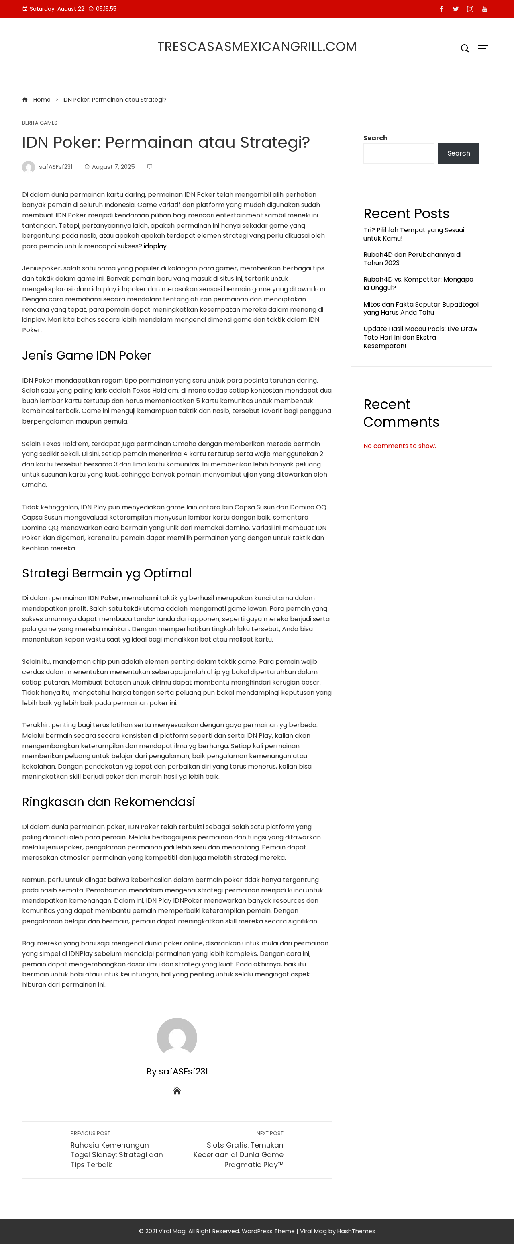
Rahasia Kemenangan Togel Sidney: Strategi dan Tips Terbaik (117, 1150)
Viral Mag (313, 1231)
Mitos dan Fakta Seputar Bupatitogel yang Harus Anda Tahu (421, 308)
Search (375, 138)
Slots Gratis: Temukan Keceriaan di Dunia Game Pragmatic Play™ (239, 1150)
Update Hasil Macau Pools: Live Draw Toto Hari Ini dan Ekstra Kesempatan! (420, 337)
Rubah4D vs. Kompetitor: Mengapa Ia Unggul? (418, 284)
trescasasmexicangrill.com (257, 46)
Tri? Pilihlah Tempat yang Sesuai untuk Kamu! (413, 234)
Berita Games (39, 123)
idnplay (155, 246)
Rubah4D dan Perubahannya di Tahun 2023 (412, 259)
